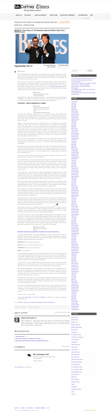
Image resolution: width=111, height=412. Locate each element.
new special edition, (27, 297)
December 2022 (75, 171)
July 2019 (73, 236)
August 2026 (74, 101)
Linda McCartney (75, 352)
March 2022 (74, 185)
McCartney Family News (77, 359)
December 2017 (75, 266)
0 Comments (52, 66)
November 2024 (75, 135)
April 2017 (73, 279)
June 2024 (73, 142)
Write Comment (66, 346)
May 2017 (73, 277)
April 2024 (73, 146)
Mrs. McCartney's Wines (77, 369)
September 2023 (75, 157)
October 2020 (74, 212)
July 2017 (73, 274)
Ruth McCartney (75, 379)
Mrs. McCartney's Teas (76, 367)
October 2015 (74, 307)
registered (19, 367)
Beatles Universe (40, 15)
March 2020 (74, 223)
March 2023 (74, 166)
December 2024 (75, 133)
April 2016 (73, 298)
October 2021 (74, 193)
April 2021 (73, 203)
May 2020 (73, 220)
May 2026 (73, 106)
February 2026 (74, 111)
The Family (27, 15)
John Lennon (74, 347)
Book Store (54, 15)
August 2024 (74, 139)
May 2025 (73, 125)
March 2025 (74, 128)
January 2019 (74, 246)
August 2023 (74, 158)
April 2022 (73, 184)
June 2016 (73, 295)
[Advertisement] (72, 7)
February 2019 (74, 244)
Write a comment (38, 360)
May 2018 (73, 258)
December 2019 (75, 228)
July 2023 (73, 160)
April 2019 (73, 241)
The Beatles (74, 386)
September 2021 (75, 195)
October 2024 (74, 136)
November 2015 (75, 306)
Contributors (82, 15)
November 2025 (75, 116)
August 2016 (74, 292)
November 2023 (75, 154)
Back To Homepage (65, 21)
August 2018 (74, 254)
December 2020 (75, 209)
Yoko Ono (73, 394)
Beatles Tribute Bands (76, 327)
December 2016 (75, 285)
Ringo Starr (74, 376)
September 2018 (75, 252)
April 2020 (73, 222)
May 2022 (73, 182)
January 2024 (74, 150)
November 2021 (75, 192)
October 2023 (74, 155)
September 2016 (75, 290)
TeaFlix (73, 384)
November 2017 (75, 268)
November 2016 (75, 287)
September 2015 (75, 309)
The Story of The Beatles (39, 297)
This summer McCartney (55, 86)
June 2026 (73, 104)
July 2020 (73, 217)
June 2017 (73, 276)
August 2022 (74, 177)
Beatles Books (74, 319)
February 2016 (74, 301)
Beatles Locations (75, 324)
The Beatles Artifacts (76, 389)
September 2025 (75, 119)
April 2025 (73, 127)
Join (91, 15)
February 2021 (74, 206)
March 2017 (74, 281)
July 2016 (73, 293)
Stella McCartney (75, 381)
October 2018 (74, 250)
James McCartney (75, 344)
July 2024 (73, 141)
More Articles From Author (63, 312)
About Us (19, 15)
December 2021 (75, 190)
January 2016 (74, 303)
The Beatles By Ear (20, 336)
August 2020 (74, 215)
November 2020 (75, 211)
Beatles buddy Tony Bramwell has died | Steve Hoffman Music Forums (32, 340)
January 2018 (74, 265)
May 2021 (73, 201)
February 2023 (74, 168)
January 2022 (74, 189)
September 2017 (75, 271)
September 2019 (75, 233)
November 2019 (75, 230)
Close (57, 204)
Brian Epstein (74, 329)
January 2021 (74, 208)
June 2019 (73, 238)
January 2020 (74, 227)
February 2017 (74, 282)
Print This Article (64, 65)
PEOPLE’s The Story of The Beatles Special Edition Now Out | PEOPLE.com (36, 302)
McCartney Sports (75, 364)
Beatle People (74, 317)
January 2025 (74, 131)
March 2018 (74, 262)
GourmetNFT (74, 342)
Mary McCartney (75, 357)
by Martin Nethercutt (51, 65)
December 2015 (75, 304)
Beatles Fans (74, 322)
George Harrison (75, 339)
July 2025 (73, 122)
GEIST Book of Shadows (77, 337)
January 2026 (74, 112)
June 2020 (73, 219)
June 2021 (73, 200)
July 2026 (73, 103)
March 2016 (74, 300)
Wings (72, 391)
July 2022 (73, 179)
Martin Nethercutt (75, 354)
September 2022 (75, 176)
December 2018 (75, 247)
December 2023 (75, 152)
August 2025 (74, 120)
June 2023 (73, 162)
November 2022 (75, 173)
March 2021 (74, 204)
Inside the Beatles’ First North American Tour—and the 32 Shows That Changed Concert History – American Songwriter (83, 80)
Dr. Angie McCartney (76, 334)
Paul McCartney (75, 374)
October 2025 (74, 117)
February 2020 (74, 225)
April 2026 (73, 108)
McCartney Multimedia (76, 362)
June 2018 (73, 257)
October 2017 (74, 269)
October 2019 (74, 231)
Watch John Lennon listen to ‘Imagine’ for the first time (28, 338)
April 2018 (73, 260)
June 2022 (73, 181)
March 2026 (74, 109)
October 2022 (74, 174)
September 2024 (75, 138)
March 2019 (74, 242)
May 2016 (73, 296)
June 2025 (73, 123)
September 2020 (75, 214)
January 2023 (74, 169)
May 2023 (73, 163)
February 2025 (74, 130)
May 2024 (73, 144)
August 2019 (74, 234)
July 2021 (73, 198)
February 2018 (74, 263)
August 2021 (74, 196)
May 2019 (73, 239)
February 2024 (74, 149)
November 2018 (75, 249)
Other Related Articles (76, 372)
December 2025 (75, 114)
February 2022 (74, 187)
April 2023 (73, 165)
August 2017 (74, 273)
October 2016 (74, 288)
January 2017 (74, 284)
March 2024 (74, 147)
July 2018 (73, 255)
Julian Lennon (74, 349)
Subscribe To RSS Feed (64, 22)
